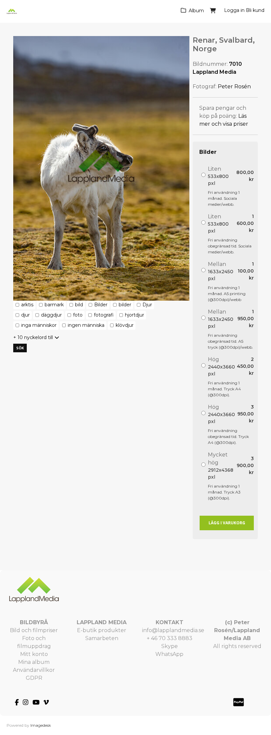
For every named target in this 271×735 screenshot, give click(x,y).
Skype (169, 646)
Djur (147, 305)
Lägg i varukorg (227, 523)
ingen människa (86, 325)
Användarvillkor (34, 670)
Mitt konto (34, 654)
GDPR (34, 678)
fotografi (104, 315)
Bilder (100, 305)
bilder (125, 305)
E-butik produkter (101, 630)
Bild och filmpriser (34, 630)
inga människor (39, 325)
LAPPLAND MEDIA (102, 622)
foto (78, 315)
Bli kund (255, 10)
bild (79, 305)
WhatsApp (169, 654)
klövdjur (125, 325)
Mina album (34, 662)
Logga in (234, 10)
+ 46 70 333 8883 (169, 638)
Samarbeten (101, 638)
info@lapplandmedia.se (173, 630)
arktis (27, 305)
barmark (54, 305)
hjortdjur (134, 315)
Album (196, 11)
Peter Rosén (234, 86)
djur (25, 315)
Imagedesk (40, 725)
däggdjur (51, 315)
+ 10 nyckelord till (33, 337)
